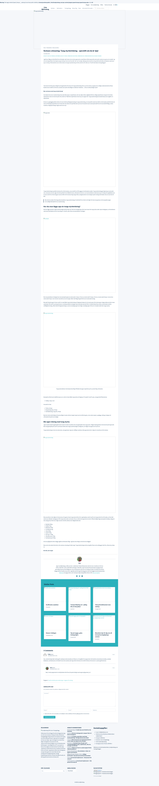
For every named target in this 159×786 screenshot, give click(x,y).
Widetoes (61, 572)
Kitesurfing (74, 8)
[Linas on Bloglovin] (106, 770)
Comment (46, 693)
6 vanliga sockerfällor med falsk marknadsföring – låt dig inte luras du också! (78, 737)
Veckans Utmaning (97, 55)
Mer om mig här (96, 572)
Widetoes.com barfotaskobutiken (101, 747)
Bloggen (88, 5)
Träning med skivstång (72, 55)
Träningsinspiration (89, 55)
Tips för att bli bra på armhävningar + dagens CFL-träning (60, 680)
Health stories (64, 55)
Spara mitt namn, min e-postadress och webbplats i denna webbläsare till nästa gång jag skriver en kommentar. (67, 713)
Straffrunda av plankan (52, 605)
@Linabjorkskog (103, 741)
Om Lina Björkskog (95, 5)
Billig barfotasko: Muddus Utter (74, 754)
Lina (79, 563)
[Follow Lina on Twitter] (79, 576)
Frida (49, 654)
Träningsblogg (67, 8)
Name (45, 710)
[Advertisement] (79, 74)
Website (95, 710)
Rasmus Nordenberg (71, 751)
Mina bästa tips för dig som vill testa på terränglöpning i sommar (103, 634)
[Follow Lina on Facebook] (77, 576)
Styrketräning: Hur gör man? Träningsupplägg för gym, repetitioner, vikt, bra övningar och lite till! (79, 744)
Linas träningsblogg (104, 740)
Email (70, 710)
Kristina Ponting (70, 730)
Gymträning (57, 55)
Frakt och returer (108, 5)
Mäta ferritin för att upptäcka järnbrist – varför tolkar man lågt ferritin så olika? (79, 740)
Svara (113, 654)
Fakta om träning (51, 55)
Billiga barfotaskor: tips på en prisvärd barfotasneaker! (79, 755)
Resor (79, 8)
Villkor (101, 5)
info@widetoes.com (103, 732)
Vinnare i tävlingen (51, 633)
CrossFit (45, 55)
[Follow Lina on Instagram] (82, 576)
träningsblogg (44, 736)
